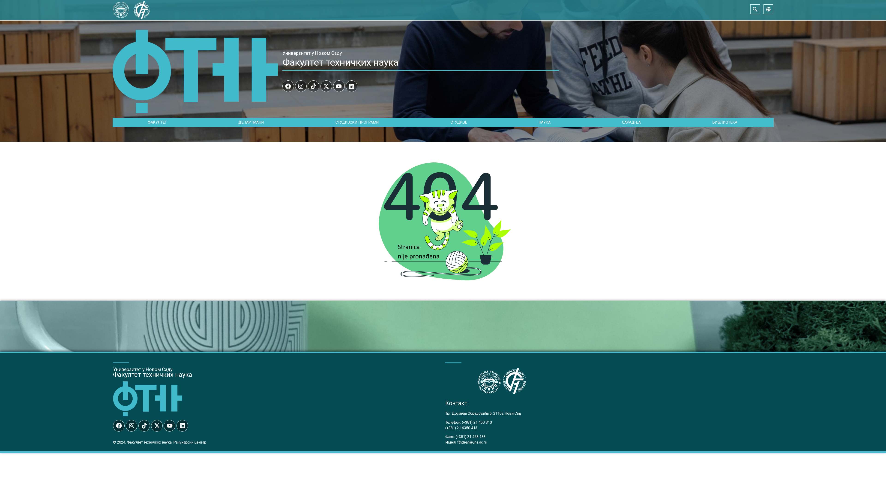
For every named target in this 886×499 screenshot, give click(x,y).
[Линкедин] (351, 86)
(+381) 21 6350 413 (461, 428)
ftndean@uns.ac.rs (472, 442)
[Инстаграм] (301, 86)
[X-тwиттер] (326, 86)
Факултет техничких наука (340, 62)
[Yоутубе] (339, 86)
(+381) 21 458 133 (471, 437)
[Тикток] (313, 86)
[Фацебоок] (288, 86)
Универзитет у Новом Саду (312, 53)
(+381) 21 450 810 (477, 422)
